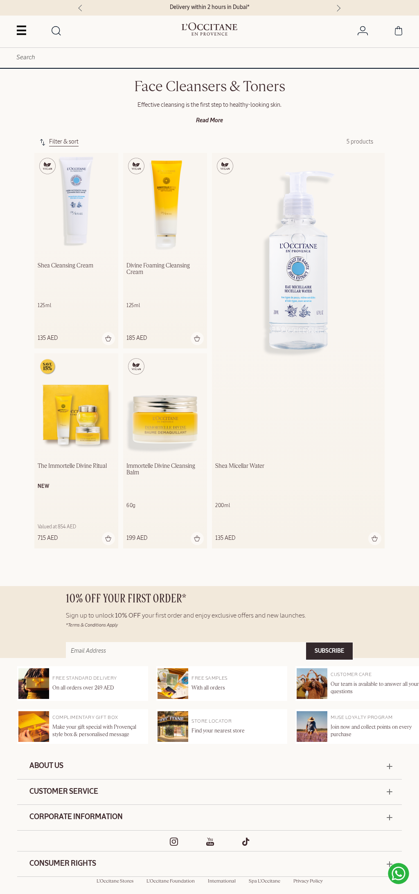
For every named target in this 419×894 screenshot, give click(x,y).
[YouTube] (210, 841)
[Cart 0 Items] (398, 32)
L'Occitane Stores (115, 881)
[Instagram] (174, 841)
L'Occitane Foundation (170, 881)
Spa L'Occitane (264, 881)
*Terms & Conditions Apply (92, 625)
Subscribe (329, 651)
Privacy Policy (308, 881)
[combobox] (209, 58)
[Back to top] (378, 869)
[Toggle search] (56, 31)
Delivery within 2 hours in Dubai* (210, 7)
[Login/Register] (363, 32)
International (222, 881)
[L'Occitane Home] (209, 29)
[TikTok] (246, 841)
